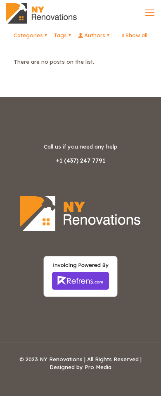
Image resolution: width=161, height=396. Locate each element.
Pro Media (98, 367)
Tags (60, 35)
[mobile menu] (150, 12)
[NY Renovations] (41, 12)
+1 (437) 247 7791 (80, 160)
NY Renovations (61, 359)
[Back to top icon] (144, 379)
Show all (136, 35)
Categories (28, 35)
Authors (94, 35)
